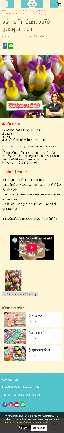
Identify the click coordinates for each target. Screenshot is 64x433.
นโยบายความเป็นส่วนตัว (22, 422)
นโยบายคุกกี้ (43, 422)
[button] (52, 4)
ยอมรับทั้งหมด (39, 428)
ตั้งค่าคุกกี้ (23, 428)
